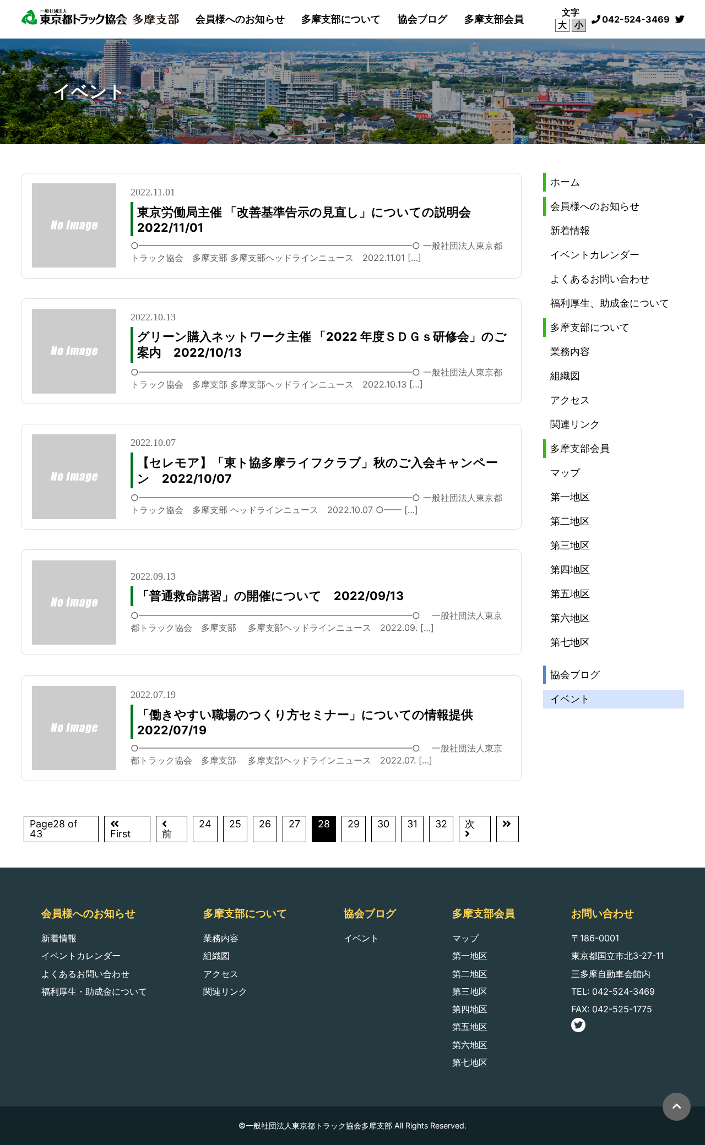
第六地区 (570, 618)
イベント (570, 699)
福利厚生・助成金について (94, 991)
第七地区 (570, 642)
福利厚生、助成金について (609, 303)
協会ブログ (422, 19)
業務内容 (570, 351)
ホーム (565, 182)
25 (235, 824)
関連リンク (575, 424)
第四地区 (570, 569)
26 (265, 824)
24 (205, 824)
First (120, 833)
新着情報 (570, 230)
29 (354, 824)
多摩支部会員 (494, 19)
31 (412, 824)
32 (441, 824)
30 (383, 824)
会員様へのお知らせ (240, 19)
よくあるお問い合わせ (599, 279)
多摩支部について (341, 19)
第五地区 (570, 593)
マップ (565, 472)
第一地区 (570, 497)
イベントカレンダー (594, 254)
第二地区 (570, 521)
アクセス (570, 400)
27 (294, 824)
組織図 (565, 375)
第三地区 (570, 545)
